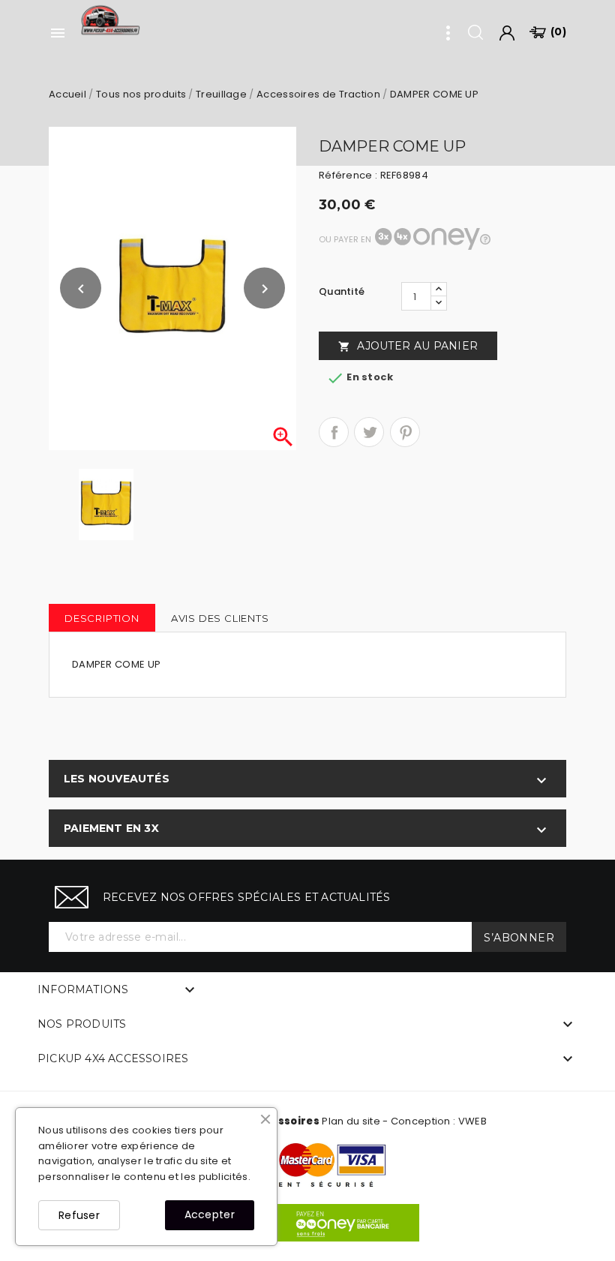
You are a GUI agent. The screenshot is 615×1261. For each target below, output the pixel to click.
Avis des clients (220, 618)
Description (102, 618)
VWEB (472, 1121)
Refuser (79, 1215)
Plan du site (351, 1121)
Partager (334, 432)
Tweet (369, 432)
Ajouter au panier (408, 346)
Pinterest (405, 432)
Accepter (209, 1214)
